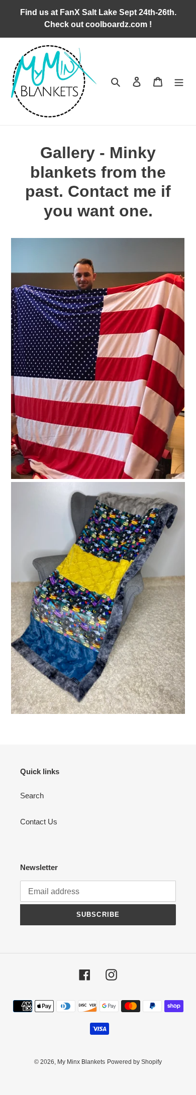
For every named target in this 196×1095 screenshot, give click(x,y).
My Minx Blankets (81, 1061)
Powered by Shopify (134, 1061)
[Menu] (178, 81)
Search (32, 795)
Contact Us (38, 821)
